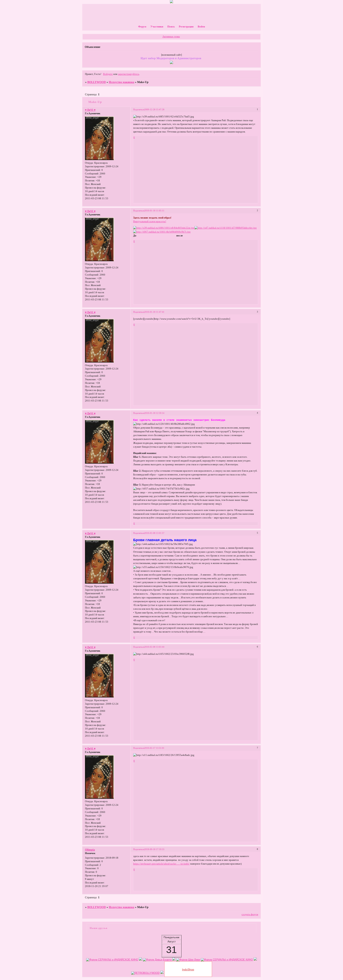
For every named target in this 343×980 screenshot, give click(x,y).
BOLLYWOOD (96, 82)
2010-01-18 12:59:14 (154, 413)
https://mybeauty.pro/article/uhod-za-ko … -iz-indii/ (161, 863)
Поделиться (138, 109)
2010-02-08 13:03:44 (154, 647)
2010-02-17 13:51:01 (154, 748)
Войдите (108, 74)
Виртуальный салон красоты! (149, 221)
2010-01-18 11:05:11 (154, 210)
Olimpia (90, 849)
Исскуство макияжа (121, 82)
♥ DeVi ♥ (90, 109)
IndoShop (188, 969)
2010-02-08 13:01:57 (154, 533)
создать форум (250, 914)
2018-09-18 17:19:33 (154, 849)
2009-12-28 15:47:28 (154, 109)
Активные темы (171, 36)
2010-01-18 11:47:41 (154, 312)
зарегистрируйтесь (128, 74)
